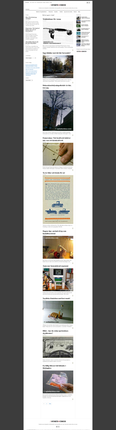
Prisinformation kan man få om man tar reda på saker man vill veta (85, 33)
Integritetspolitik (39, 2)
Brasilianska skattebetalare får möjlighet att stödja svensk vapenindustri (31, 74)
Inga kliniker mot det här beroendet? (57, 53)
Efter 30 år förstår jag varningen (31, 18)
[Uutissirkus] (81, 52)
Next (50, 403)
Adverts (33, 2)
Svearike (55, 11)
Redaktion (47, 2)
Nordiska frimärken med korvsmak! (56, 298)
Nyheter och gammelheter (41, 11)
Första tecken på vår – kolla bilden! (85, 37)
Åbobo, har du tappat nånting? (31, 71)
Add (30, 2)
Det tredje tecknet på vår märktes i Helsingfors (85, 29)
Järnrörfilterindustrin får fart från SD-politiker (32, 42)
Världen (61, 11)
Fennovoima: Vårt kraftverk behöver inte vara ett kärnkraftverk (33, 30)
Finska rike (51, 11)
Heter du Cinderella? (29, 69)
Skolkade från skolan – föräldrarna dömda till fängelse (85, 41)
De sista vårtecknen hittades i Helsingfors (85, 25)
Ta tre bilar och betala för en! (54, 172)
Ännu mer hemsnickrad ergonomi (55, 266)
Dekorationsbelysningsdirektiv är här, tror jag (57, 86)
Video (79, 11)
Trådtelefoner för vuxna (52, 19)
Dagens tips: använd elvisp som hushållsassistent (54, 232)
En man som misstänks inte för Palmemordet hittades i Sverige (31, 65)
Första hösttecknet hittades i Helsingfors (85, 21)
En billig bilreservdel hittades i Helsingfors (54, 366)
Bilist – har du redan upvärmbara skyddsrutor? (55, 331)
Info (35, 2)
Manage (44, 2)
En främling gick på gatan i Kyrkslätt (33, 67)
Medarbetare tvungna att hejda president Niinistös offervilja (85, 44)
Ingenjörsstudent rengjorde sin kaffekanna (85, 18)
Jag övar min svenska (68, 11)
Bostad (75, 11)
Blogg (51, 2)
